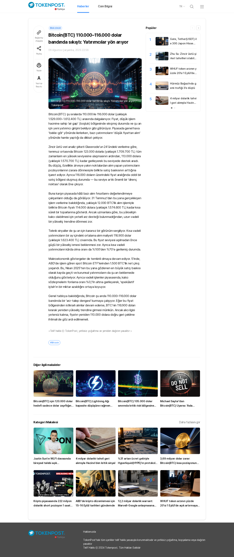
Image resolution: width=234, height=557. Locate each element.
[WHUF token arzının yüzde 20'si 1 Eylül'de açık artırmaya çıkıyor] (162, 74)
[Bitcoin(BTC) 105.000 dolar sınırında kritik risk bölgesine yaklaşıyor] (138, 383)
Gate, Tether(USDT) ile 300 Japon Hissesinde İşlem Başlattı (183, 43)
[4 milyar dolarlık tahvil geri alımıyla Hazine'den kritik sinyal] (162, 103)
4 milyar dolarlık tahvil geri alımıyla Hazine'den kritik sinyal (183, 103)
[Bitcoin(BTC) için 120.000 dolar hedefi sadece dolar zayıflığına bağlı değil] (53, 383)
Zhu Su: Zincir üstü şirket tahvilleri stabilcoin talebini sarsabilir (183, 58)
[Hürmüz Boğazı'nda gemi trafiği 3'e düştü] (162, 89)
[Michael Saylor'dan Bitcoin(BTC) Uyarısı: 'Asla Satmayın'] (180, 383)
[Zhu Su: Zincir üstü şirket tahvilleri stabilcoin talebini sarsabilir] (162, 59)
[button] (198, 28)
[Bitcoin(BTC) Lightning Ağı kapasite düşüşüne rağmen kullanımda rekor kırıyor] (96, 383)
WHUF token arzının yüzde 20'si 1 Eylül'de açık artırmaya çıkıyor (183, 73)
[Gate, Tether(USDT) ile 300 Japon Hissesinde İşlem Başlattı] (162, 44)
